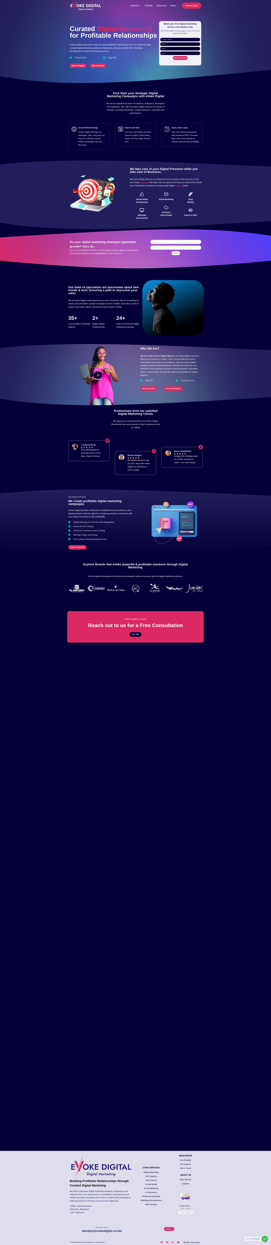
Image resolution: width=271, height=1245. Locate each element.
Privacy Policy (195, 1242)
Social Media (151, 1184)
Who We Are (185, 1179)
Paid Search (151, 1180)
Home (124, 5)
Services (135, 5)
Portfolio (149, 5)
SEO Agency (151, 1176)
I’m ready (175, 253)
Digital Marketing (151, 1172)
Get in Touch (185, 1168)
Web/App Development (151, 1200)
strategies (144, 182)
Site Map (186, 1242)
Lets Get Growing (180, 58)
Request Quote (191, 6)
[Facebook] (162, 1242)
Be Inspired (185, 1164)
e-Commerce (151, 1192)
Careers (185, 1184)
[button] (98, 375)
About (173, 5)
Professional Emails (151, 1196)
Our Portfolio (185, 1160)
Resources (161, 5)
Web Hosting (151, 1204)
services (179, 186)
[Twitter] (173, 1242)
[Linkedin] (167, 1242)
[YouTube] (178, 1242)
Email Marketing (151, 1188)
